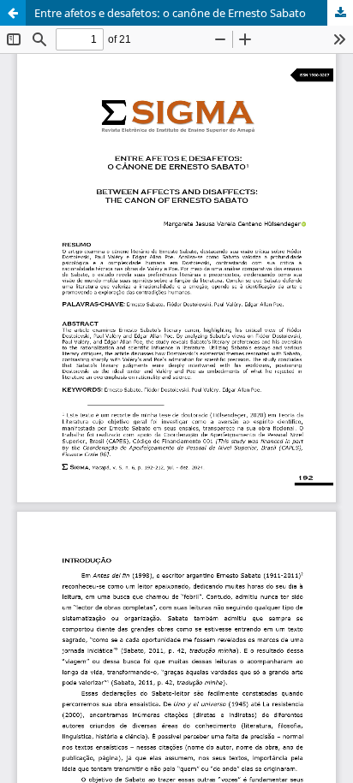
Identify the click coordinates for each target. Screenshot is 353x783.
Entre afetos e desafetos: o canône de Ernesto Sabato (170, 13)
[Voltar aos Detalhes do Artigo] (13, 13)
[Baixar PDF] (340, 13)
